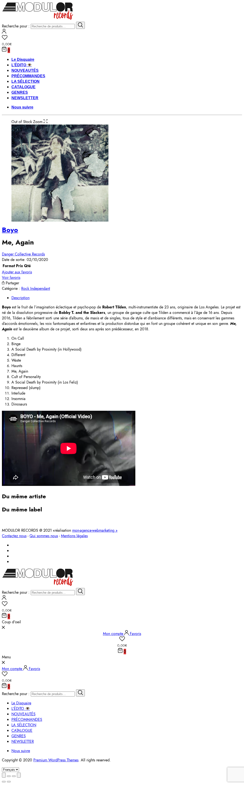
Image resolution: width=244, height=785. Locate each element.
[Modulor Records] (38, 19)
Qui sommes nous (44, 536)
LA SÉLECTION (25, 81)
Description (20, 298)
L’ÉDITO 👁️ (21, 65)
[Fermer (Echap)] (4, 775)
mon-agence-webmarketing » (94, 530)
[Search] (80, 25)
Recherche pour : (16, 26)
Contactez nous (14, 536)
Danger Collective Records (23, 254)
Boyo (10, 230)
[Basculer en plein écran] (14, 776)
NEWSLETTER (24, 98)
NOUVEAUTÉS (25, 70)
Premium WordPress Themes (55, 760)
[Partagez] (9, 776)
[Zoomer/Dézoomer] (19, 775)
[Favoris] (122, 38)
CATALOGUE (23, 87)
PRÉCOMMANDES (28, 76)
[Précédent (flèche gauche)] (4, 781)
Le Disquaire (22, 59)
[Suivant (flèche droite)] (9, 781)
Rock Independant (35, 288)
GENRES (19, 92)
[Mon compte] (4, 32)
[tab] (126, 298)
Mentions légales (74, 536)
